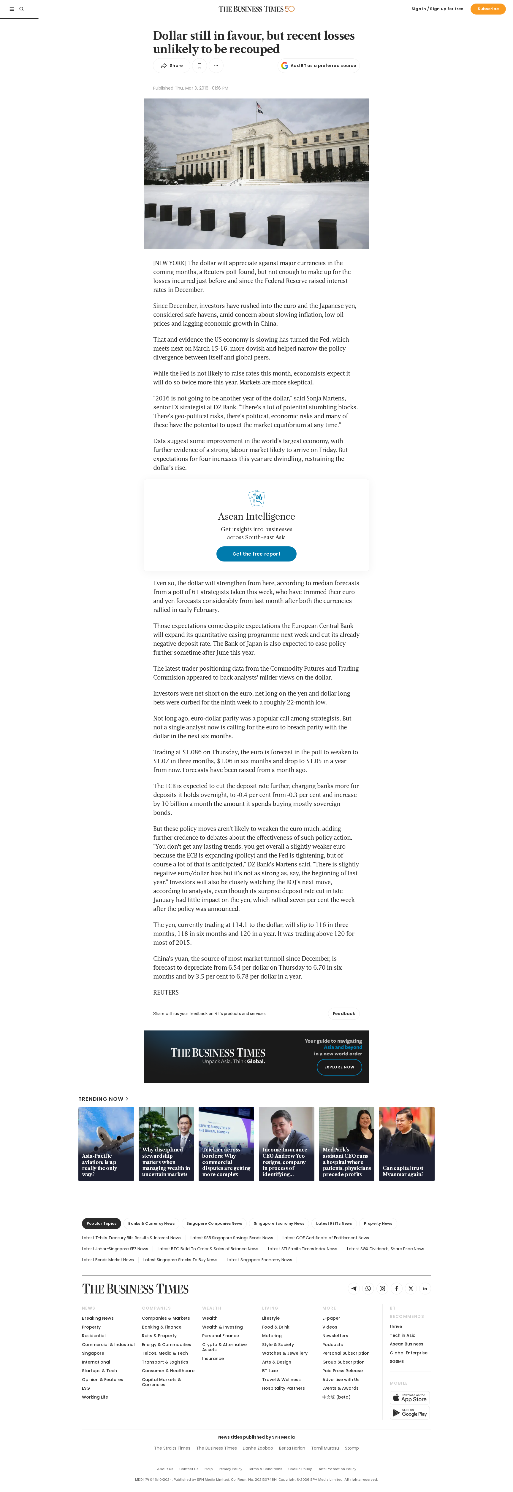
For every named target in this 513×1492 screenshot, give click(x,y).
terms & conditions (265, 1469)
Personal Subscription (346, 1353)
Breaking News (98, 1318)
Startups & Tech (99, 1371)
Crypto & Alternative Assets (224, 1347)
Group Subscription (343, 1362)
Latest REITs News (334, 1223)
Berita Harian (292, 1448)
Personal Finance (220, 1336)
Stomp (352, 1448)
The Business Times (216, 1448)
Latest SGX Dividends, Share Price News (385, 1249)
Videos (329, 1327)
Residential (94, 1336)
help (209, 1469)
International (96, 1362)
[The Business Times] (251, 9)
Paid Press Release (342, 1371)
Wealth (210, 1318)
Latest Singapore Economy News (259, 1260)
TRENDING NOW (101, 1099)
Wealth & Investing (222, 1327)
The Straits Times (172, 1448)
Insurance (213, 1358)
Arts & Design (276, 1362)
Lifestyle (271, 1318)
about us (165, 1469)
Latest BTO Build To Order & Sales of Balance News (208, 1249)
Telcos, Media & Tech (165, 1353)
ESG (86, 1388)
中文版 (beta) (336, 1397)
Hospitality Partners (283, 1388)
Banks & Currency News (151, 1223)
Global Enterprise (409, 1353)
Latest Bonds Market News (108, 1260)
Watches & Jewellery (285, 1353)
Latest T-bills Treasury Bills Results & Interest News (131, 1238)
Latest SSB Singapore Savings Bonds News (232, 1238)
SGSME (397, 1361)
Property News (378, 1223)
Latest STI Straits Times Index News (302, 1249)
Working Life (95, 1397)
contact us (189, 1469)
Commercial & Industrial (108, 1345)
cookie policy (300, 1469)
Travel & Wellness (281, 1380)
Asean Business (406, 1344)
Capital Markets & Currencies (161, 1382)
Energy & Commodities (166, 1345)
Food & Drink (275, 1327)
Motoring (272, 1336)
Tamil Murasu (325, 1448)
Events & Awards (340, 1388)
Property (91, 1327)
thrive (396, 1326)
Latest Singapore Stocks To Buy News (180, 1260)
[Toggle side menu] (12, 9)
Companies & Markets (166, 1318)
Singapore (93, 1353)
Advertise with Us (341, 1380)
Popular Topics (101, 1223)
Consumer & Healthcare (168, 1371)
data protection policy (337, 1469)
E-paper (331, 1318)
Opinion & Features (102, 1380)
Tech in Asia (403, 1335)
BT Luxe (270, 1371)
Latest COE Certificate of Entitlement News (326, 1238)
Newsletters (335, 1336)
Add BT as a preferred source (323, 66)
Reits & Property (159, 1336)
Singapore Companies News (214, 1223)
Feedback (344, 1014)
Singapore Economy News (279, 1223)
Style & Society (278, 1345)
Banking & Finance (161, 1327)
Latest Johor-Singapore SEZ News (115, 1249)
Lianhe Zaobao (258, 1448)
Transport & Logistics (165, 1362)
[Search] (21, 9)
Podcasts (332, 1345)
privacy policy (230, 1469)
